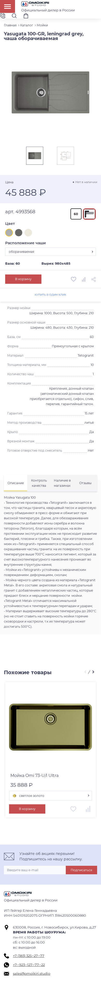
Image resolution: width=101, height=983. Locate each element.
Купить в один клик (50, 294)
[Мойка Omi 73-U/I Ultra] (50, 727)
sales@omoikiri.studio (31, 973)
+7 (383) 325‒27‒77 (28, 956)
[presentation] (85, 672)
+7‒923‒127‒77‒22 (29, 965)
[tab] (15, 483)
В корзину (23, 279)
